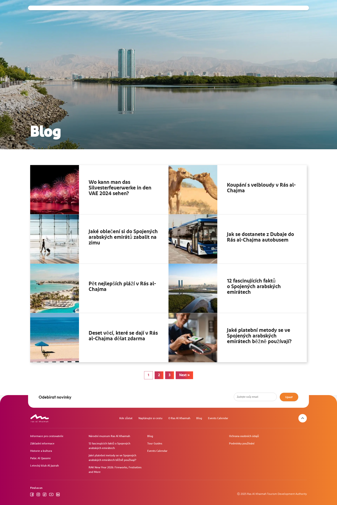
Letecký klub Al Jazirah (44, 465)
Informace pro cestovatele (46, 436)
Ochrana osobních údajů (244, 436)
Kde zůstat (126, 418)
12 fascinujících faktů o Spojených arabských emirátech (254, 286)
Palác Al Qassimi (40, 458)
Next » (184, 375)
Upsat (289, 397)
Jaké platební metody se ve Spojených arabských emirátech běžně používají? (259, 336)
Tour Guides (154, 443)
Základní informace (42, 443)
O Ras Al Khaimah (179, 418)
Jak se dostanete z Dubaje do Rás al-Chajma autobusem (260, 237)
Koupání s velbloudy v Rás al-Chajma (261, 188)
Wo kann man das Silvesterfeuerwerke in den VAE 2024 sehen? (120, 188)
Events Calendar (218, 418)
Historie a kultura (41, 451)
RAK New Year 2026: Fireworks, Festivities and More (115, 470)
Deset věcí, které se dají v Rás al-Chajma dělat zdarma (123, 336)
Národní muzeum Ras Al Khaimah (109, 436)
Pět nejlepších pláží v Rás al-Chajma (122, 286)
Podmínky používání (241, 443)
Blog (199, 418)
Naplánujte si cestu (150, 418)
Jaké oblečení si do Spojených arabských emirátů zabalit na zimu (123, 237)
